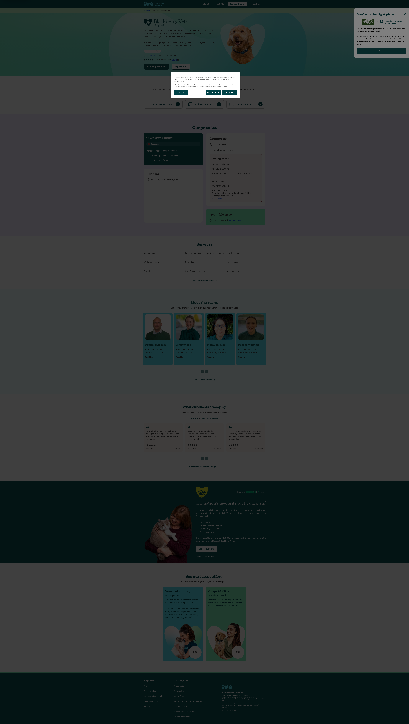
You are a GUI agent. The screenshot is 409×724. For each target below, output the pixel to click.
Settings (181, 92)
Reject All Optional (213, 92)
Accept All (229, 92)
